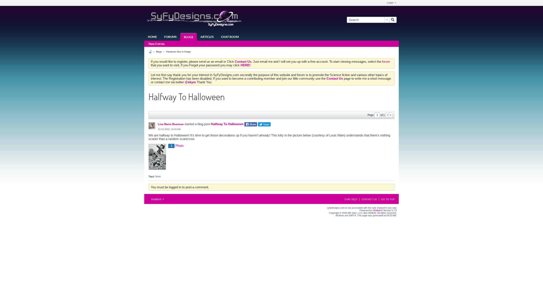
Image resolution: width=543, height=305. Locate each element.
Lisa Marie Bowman (171, 124)
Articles (207, 37)
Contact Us (369, 199)
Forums (170, 37)
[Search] (393, 20)
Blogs (188, 37)
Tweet (265, 124)
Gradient (156, 199)
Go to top (388, 199)
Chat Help (350, 199)
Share (252, 124)
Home (152, 37)
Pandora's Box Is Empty (178, 51)
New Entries (156, 44)
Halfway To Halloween (227, 124)
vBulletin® (377, 210)
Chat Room (230, 37)
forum (386, 61)
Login (390, 2)
